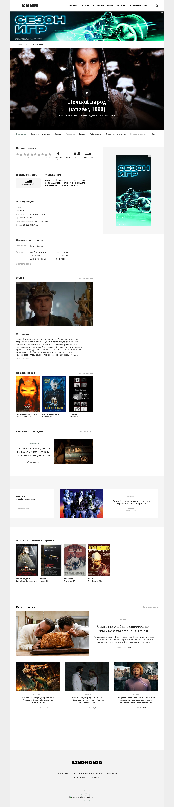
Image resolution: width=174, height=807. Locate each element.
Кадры (82, 134)
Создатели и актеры (40, 134)
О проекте (63, 773)
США (112, 115)
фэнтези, (28, 214)
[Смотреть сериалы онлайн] (87, 798)
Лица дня (121, 6)
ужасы (104, 115)
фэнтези (85, 115)
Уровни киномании (139, 6)
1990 (76, 115)
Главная (19, 45)
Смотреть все (22, 264)
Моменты (131, 497)
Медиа (110, 6)
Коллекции (98, 6)
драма (95, 115)
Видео (58, 134)
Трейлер (87, 93)
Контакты (112, 773)
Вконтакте (79, 777)
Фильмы (73, 6)
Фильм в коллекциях (116, 134)
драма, (36, 214)
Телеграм (95, 777)
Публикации (95, 134)
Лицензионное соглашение (87, 773)
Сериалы (85, 6)
